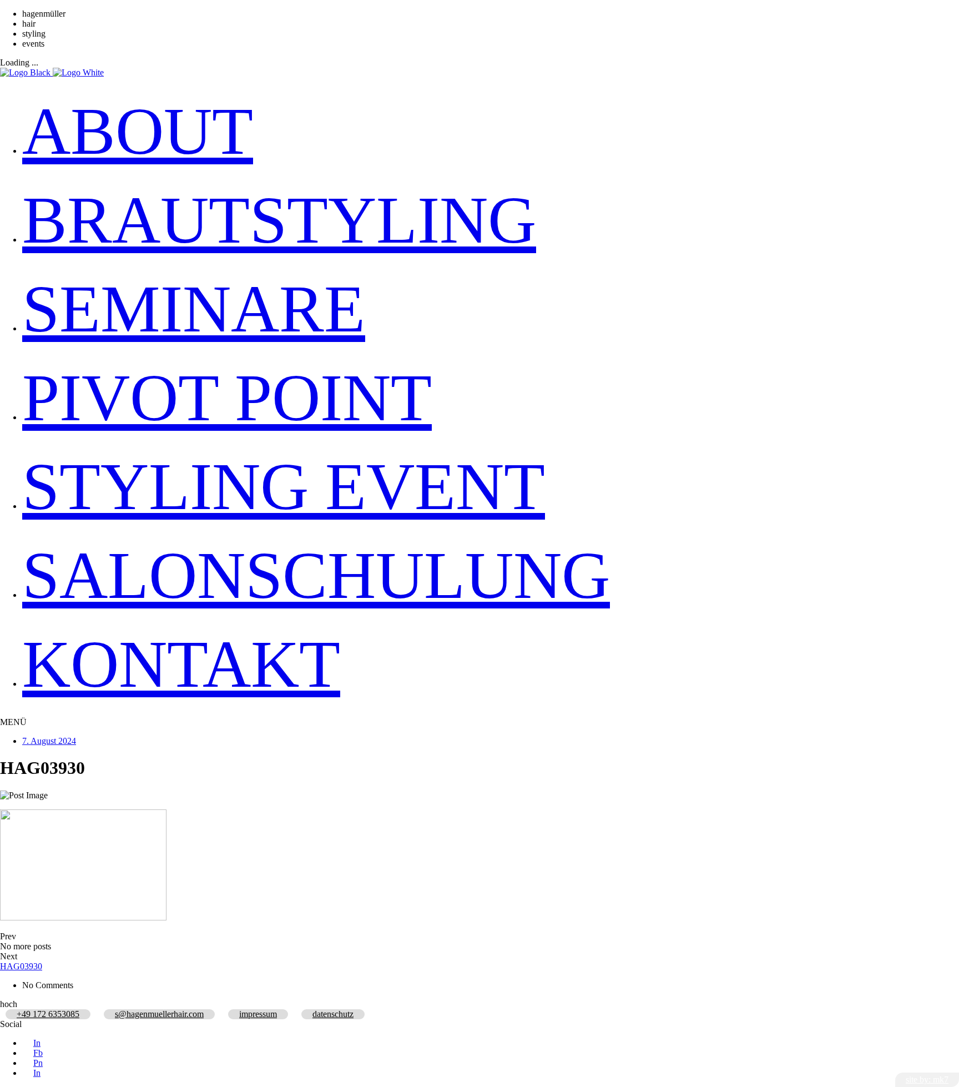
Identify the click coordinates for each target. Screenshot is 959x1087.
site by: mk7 (927, 1079)
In (37, 1043)
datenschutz (333, 1014)
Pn (38, 1063)
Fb (38, 1053)
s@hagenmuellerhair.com (159, 1014)
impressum (258, 1014)
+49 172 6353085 (48, 1014)
